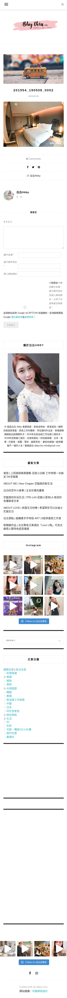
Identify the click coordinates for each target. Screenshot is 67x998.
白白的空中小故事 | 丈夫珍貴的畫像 (23, 490)
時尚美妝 (12, 714)
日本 (9, 707)
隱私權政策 (16, 317)
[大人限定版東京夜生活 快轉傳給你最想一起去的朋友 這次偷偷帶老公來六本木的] (12, 606)
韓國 (9, 692)
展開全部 (8, 669)
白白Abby (35, 175)
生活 (9, 718)
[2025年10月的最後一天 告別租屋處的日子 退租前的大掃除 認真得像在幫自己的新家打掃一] (33, 585)
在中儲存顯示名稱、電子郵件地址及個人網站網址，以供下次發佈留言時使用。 (55, 295)
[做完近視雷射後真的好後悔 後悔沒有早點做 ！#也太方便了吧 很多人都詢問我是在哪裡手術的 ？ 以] (12, 585)
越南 (9, 680)
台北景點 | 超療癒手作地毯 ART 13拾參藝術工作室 (32, 518)
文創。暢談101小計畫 (19, 729)
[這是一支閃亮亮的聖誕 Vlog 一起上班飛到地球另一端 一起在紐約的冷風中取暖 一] (33, 564)
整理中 (10, 736)
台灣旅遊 (12, 688)
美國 (9, 676)
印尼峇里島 (13, 711)
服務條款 (29, 317)
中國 (9, 703)
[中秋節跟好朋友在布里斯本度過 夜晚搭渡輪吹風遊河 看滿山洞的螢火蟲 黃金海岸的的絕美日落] (54, 606)
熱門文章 (12, 733)
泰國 (9, 695)
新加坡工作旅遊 (16, 699)
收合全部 (21, 669)
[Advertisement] (29, 771)
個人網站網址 (10, 274)
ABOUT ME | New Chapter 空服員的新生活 (28, 483)
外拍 (9, 725)
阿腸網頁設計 (40, 991)
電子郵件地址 (10, 264)
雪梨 (9, 684)
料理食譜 (12, 673)
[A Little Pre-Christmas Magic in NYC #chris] (54, 564)
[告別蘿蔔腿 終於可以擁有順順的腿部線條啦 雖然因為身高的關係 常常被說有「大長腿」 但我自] (33, 606)
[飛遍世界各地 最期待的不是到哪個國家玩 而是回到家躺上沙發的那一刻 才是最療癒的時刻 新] (12, 564)
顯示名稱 (8, 255)
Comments (33, 158)
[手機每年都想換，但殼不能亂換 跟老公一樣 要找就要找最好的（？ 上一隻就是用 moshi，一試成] (54, 585)
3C (8, 721)
